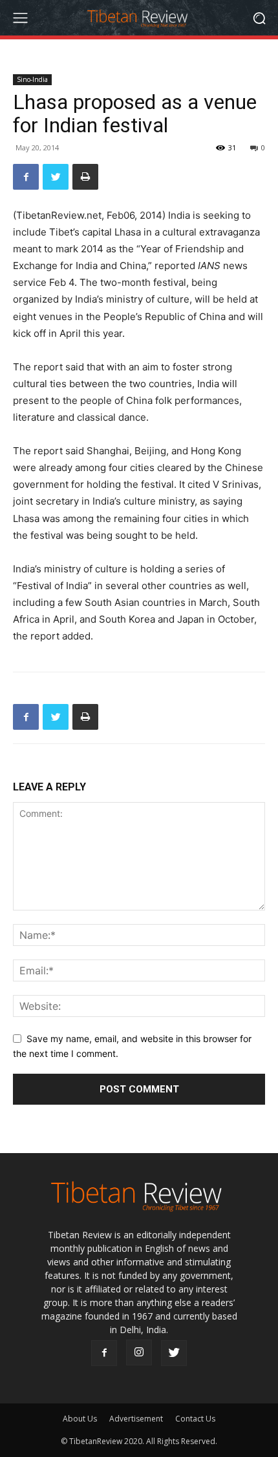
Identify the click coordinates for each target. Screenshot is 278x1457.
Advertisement (136, 1418)
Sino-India (32, 79)
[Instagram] (139, 1352)
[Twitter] (56, 177)
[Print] (85, 177)
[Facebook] (26, 177)
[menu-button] (20, 18)
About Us (80, 1418)
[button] (259, 17)
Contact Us (195, 1418)
